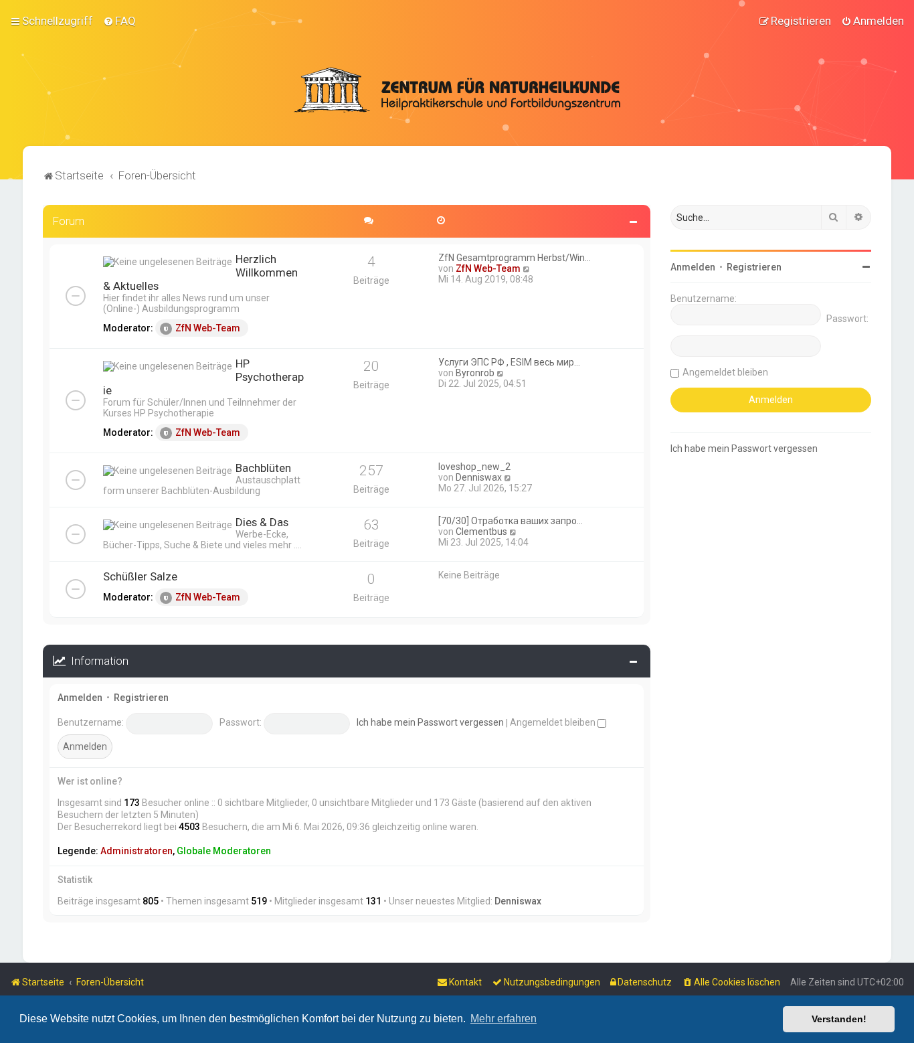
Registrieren (141, 697)
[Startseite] (457, 89)
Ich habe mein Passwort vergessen (430, 722)
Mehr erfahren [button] (503, 1018)
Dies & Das (262, 522)
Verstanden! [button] (839, 1019)
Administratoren (136, 851)
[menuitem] (119, 20)
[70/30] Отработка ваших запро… (510, 520)
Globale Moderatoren (224, 851)
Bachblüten (263, 468)
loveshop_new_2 (474, 466)
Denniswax (479, 477)
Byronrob (475, 373)
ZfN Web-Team (207, 328)
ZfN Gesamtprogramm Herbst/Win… (514, 257)
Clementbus (481, 531)
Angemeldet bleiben (554, 722)
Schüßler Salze (140, 576)
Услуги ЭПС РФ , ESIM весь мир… (509, 362)
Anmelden (80, 697)
